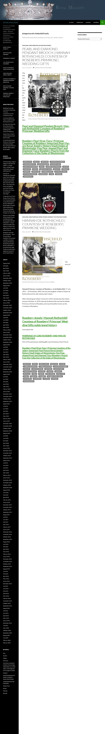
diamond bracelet (29, 164)
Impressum (80, 22)
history (65, 166)
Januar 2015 (6, 581)
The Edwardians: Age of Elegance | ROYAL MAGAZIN (9, 163)
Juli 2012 (5, 625)
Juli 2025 (5, 288)
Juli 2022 (5, 376)
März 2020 (6, 445)
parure (41, 373)
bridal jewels (44, 364)
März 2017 (6, 524)
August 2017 (6, 514)
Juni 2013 (5, 613)
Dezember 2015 (7, 559)
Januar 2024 (6, 332)
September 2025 (7, 283)
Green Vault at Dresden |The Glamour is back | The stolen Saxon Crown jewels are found (9, 226)
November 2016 (7, 534)
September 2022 (7, 372)
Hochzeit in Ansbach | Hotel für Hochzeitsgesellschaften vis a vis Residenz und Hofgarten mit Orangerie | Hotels (9, 666)
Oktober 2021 (7, 399)
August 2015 (6, 569)
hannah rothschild (30, 371)
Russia (5, 688)
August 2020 (6, 433)
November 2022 (7, 367)
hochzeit (42, 371)
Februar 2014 (7, 598)
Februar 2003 (7, 643)
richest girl (36, 171)
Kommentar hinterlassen (43, 67)
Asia (4, 653)
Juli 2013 (5, 611)
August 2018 (6, 490)
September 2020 (7, 431)
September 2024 (7, 312)
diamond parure (43, 164)
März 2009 (6, 628)
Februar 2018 (7, 500)
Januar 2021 (6, 421)
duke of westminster (30, 166)
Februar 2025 (7, 300)
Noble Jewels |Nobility (46, 217)
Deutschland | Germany (7, 53)
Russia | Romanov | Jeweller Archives (8, 68)
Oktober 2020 (7, 428)
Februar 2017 (7, 527)
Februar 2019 (7, 475)
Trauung (46, 378)
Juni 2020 (5, 438)
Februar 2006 (7, 640)
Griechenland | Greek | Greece (7, 74)
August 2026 (6, 263)
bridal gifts (27, 161)
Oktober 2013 (7, 603)
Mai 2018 (5, 495)
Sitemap (5, 691)
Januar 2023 (6, 362)
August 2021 (6, 404)
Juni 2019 (5, 465)
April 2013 (6, 615)
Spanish (5, 693)
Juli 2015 (5, 571)
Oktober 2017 (7, 510)
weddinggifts (28, 176)
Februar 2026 (7, 273)
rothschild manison (30, 174)
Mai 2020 (5, 441)
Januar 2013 (6, 620)
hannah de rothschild (53, 166)
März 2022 (6, 386)
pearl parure (50, 373)
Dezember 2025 (7, 278)
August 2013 (6, 608)
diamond (27, 369)
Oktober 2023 (7, 340)
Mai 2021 (5, 411)
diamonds (48, 369)
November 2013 (7, 601)
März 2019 (6, 473)
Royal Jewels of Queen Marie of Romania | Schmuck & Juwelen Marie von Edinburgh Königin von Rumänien (9, 209)
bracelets (27, 364)
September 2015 (7, 566)
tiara (51, 174)
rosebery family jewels (55, 376)
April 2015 (6, 576)
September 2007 (7, 633)
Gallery (5, 658)
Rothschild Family (45, 45)
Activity (71, 22)
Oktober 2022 (7, 369)
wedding (59, 174)
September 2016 (7, 539)
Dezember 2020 (7, 423)
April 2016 (6, 549)
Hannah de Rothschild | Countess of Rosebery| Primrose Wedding (43, 224)
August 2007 (6, 635)
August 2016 (6, 542)
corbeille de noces (45, 366)
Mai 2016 (5, 546)
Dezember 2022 (7, 364)
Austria (5, 655)
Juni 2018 (5, 492)
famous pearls (58, 369)
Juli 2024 (5, 317)
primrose (27, 171)
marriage (58, 371)
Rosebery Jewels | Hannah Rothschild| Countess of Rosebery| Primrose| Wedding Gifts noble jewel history (45, 321)
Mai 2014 (5, 591)
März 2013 (6, 618)
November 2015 (7, 561)
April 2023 (6, 354)
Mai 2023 (5, 352)
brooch (36, 161)
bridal (35, 364)
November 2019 (7, 453)
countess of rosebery (57, 161)
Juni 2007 (5, 638)
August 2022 (6, 374)
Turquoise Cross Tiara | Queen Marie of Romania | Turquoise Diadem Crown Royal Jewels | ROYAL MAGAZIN (9, 199)
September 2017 (7, 512)
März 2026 (6, 271)
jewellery (27, 169)
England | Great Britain (30, 45)
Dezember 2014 (7, 583)
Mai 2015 (5, 574)
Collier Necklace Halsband (8, 63)
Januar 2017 (6, 529)
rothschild (27, 378)
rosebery (42, 376)
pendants (65, 169)
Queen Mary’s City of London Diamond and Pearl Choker (9, 135)
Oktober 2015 (7, 564)
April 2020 (6, 443)
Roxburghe (37, 378)
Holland (5, 673)
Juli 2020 (5, 436)
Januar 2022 (6, 391)
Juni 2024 (5, 320)
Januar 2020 (6, 448)
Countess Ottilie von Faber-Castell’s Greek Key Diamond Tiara (9, 119)
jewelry (50, 371)
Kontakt (88, 22)
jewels (35, 169)
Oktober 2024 (7, 310)
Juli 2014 (5, 586)
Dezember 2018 (7, 480)
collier (62, 364)
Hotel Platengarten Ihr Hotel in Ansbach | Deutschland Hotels (9, 677)
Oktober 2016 (7, 537)
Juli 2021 (5, 406)
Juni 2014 (5, 588)
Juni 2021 (5, 409)
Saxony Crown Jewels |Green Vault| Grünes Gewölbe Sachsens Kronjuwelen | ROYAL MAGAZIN (9, 219)
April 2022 (6, 384)
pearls (26, 376)
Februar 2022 (7, 389)
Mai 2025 (5, 293)
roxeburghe (43, 174)
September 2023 (7, 342)
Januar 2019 (6, 477)
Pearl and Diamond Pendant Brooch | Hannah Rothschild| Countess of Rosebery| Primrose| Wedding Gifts (46, 56)
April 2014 (6, 593)
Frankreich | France (9, 58)
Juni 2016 (5, 544)
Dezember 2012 (7, 623)
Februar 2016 (7, 554)
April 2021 (6, 413)
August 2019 (6, 460)
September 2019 (7, 458)
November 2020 (7, 426)
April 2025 (6, 295)
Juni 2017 (5, 519)
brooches (45, 161)
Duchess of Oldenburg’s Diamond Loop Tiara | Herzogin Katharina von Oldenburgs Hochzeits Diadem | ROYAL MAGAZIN (9, 179)
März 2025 (6, 298)
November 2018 (7, 482)
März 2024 (6, 327)
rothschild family (61, 171)
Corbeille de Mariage (30, 366)
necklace (57, 169)
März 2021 (6, 416)
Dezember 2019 (7, 450)
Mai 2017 (5, 522)
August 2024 (6, 315)
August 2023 (6, 344)
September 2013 (7, 606)
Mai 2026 (5, 266)
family (42, 166)
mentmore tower (45, 169)
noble (34, 373)
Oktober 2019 (7, 455)
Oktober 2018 (7, 485)
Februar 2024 (7, 330)
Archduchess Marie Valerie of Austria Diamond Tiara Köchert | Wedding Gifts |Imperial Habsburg (9, 127)
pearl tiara (60, 373)
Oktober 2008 (7, 630)
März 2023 (6, 357)
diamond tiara (55, 164)
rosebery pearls (47, 171)
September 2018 (7, 487)
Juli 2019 (5, 463)
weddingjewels (29, 381)
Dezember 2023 (7, 335)
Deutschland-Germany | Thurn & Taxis (8, 87)
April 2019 (6, 470)
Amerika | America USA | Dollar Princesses (8, 95)
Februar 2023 (7, 359)
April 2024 (6, 325)
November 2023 (7, 337)
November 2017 (7, 507)
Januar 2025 (6, 303)
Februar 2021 (7, 418)
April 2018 (6, 497)
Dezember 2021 (7, 394)
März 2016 (6, 551)
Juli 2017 (5, 517)
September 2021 (7, 401)
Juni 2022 (5, 379)
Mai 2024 (5, 322)
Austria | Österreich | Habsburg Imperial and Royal (9, 80)
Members (96, 22)
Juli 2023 (5, 347)
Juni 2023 (5, 349)
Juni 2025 (5, 290)
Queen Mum (6, 686)
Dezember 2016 (7, 532)
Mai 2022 (5, 381)
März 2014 (6, 596)
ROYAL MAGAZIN (10, 22)
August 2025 (6, 285)
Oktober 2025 (7, 280)
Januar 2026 (6, 275)
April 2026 (6, 268)
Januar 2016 (6, 556)
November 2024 (7, 307)
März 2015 (6, 579)
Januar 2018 (6, 502)
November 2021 (7, 396)
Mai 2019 (5, 468)
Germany (5, 660)
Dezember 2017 (7, 505)
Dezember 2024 (7, 305)
